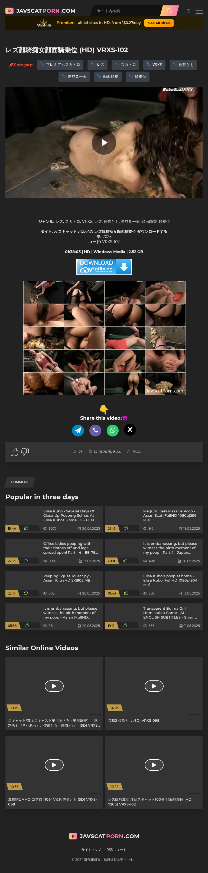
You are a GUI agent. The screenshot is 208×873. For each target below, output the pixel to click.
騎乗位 (140, 76)
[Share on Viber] (95, 430)
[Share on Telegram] (78, 430)
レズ (100, 64)
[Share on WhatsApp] (113, 430)
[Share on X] (130, 430)
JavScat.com (46, 11)
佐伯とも (186, 64)
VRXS (157, 65)
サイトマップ (91, 850)
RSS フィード (116, 850)
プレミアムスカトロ (63, 64)
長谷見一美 (77, 76)
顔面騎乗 (110, 76)
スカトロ (128, 64)
